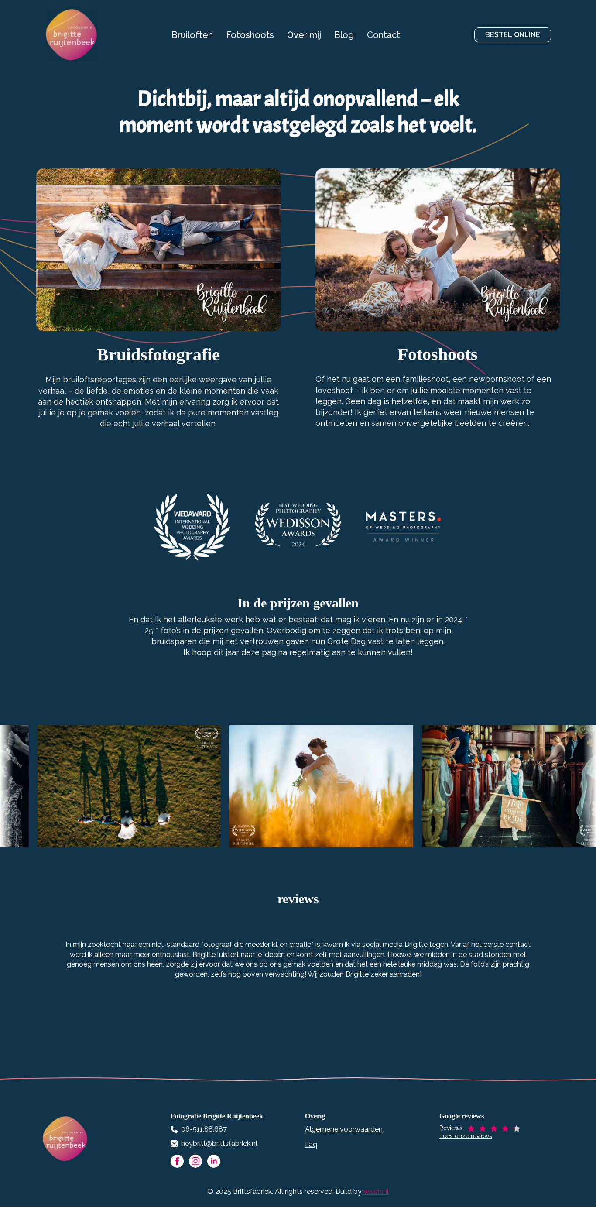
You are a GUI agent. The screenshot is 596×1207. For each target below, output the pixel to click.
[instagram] (195, 1161)
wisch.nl (376, 1191)
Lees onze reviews (465, 1135)
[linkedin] (213, 1161)
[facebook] (177, 1161)
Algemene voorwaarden (344, 1129)
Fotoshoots (250, 35)
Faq (311, 1144)
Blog (344, 35)
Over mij (304, 35)
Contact (383, 35)
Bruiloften (192, 35)
